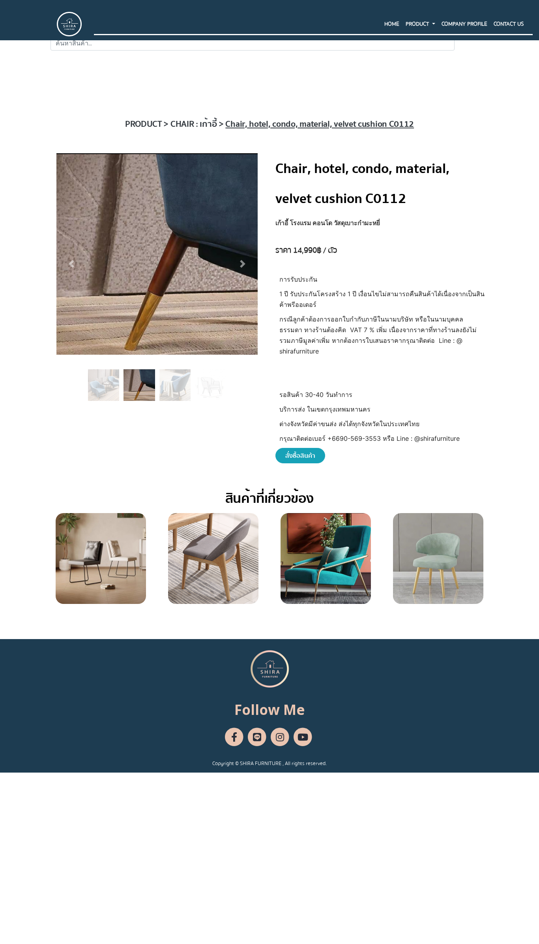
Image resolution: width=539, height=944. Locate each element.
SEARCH (471, 43)
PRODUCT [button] (418, 24)
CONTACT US (509, 24)
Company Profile (464, 24)
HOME (391, 24)
